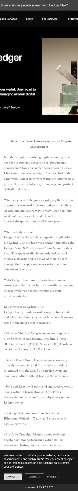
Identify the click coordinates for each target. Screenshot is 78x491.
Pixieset (45, 487)
